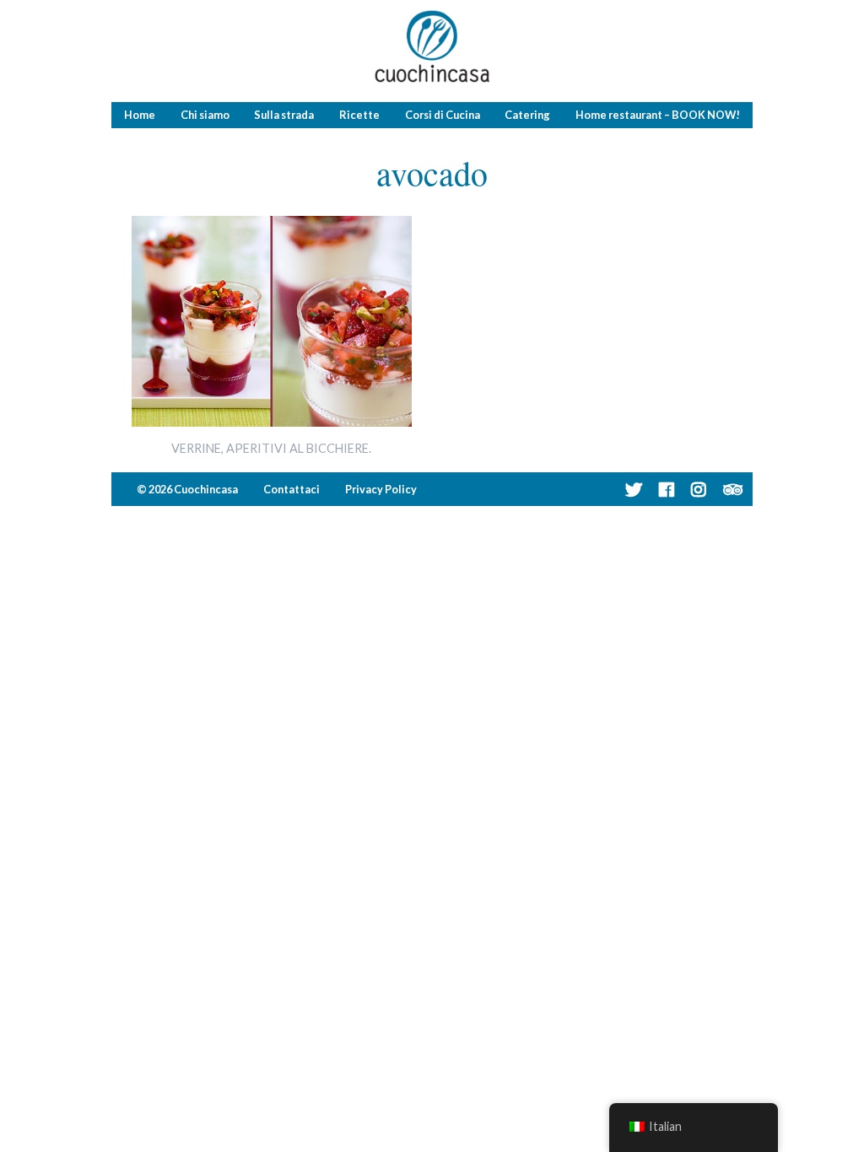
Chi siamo (205, 114)
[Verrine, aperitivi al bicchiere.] (272, 421)
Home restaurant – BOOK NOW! (657, 114)
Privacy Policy (381, 489)
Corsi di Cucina (442, 114)
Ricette (359, 114)
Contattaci (291, 489)
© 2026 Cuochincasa (187, 489)
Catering (527, 114)
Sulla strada (284, 114)
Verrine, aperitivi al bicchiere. (271, 448)
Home (139, 114)
